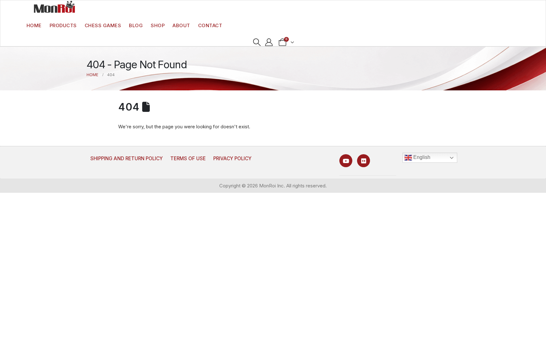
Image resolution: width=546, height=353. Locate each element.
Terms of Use (188, 158)
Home (34, 25)
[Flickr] (363, 160)
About (181, 25)
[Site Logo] (54, 6)
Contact (210, 25)
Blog (136, 25)
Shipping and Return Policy (126, 158)
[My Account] (269, 42)
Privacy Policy (232, 158)
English (421, 157)
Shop (158, 25)
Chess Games (103, 25)
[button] (256, 42)
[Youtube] (345, 160)
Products (63, 25)
